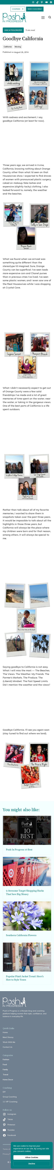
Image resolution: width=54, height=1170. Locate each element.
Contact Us (7, 1047)
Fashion (6, 1059)
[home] (16, 17)
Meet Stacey (8, 1037)
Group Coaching (10, 1097)
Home (5, 1032)
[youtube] (46, 2)
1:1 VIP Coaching (10, 1101)
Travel (5, 1074)
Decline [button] (31, 1163)
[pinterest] (42, 2)
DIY (4, 1092)
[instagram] (33, 2)
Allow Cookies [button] (31, 1157)
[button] (43, 17)
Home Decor (8, 1079)
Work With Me (9, 1042)
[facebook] (51, 2)
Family (5, 1069)
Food (5, 1064)
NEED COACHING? (35, 9)
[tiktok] (37, 2)
